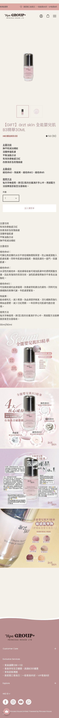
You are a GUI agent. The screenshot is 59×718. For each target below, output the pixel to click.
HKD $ (5, 693)
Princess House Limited (18, 711)
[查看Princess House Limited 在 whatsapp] (28, 702)
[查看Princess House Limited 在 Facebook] (5, 702)
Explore (6, 683)
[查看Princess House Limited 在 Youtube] (21, 702)
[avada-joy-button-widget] (6, 711)
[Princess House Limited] (15, 16)
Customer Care (10, 648)
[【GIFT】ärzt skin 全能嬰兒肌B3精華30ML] (22, 111)
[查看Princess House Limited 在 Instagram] (13, 702)
